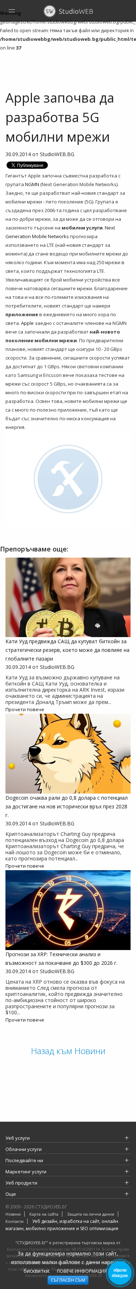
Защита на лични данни (90, 1214)
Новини (13, 1214)
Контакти (14, 1221)
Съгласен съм (68, 1280)
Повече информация (82, 1271)
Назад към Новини (68, 1051)
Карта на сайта (43, 1214)
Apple (27, 323)
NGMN (32, 184)
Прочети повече (24, 709)
